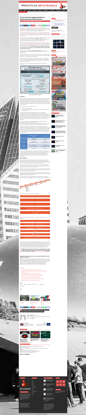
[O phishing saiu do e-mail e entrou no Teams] (58, 41)
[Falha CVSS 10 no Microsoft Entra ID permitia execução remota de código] (55, 44)
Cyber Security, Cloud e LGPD (24, 301)
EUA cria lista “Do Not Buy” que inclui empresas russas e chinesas (32, 274)
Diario (32, 381)
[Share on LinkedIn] (29, 25)
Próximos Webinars (34, 391)
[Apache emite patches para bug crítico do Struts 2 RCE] (35, 334)
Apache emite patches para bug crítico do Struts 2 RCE (34, 340)
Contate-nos (58, 10)
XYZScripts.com (46, 414)
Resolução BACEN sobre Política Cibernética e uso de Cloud (31, 273)
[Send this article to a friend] (37, 25)
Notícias (24, 10)
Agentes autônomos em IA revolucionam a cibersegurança (48, 400)
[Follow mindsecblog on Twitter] (30, 318)
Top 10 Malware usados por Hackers (60, 141)
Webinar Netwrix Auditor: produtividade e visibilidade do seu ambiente (58, 96)
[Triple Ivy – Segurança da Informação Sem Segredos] (58, 84)
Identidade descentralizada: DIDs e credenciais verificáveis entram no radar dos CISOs (61, 126)
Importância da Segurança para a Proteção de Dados (59, 108)
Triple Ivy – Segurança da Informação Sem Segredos (57, 86)
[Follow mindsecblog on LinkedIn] (33, 318)
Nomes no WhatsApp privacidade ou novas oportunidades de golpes (61, 150)
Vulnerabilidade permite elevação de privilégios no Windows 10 (30, 351)
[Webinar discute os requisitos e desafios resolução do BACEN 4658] (45, 298)
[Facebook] (60, 2)
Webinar (34, 10)
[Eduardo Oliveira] (45, 399)
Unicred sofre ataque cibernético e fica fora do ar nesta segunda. (45, 340)
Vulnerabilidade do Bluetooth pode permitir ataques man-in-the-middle (33, 278)
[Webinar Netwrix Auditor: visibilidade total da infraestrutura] (58, 73)
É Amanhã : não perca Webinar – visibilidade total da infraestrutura (58, 63)
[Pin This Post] (33, 25)
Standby (33, 392)
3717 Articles (37, 315)
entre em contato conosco (40, 251)
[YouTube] (61, 2)
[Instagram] (66, 2)
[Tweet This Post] (25, 25)
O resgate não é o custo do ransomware (60, 146)
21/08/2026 (57, 117)
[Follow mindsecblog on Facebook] (28, 318)
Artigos (29, 10)
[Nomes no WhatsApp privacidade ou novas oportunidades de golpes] (53, 150)
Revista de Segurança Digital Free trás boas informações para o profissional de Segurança (24, 340)
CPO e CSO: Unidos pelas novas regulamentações (28, 352)
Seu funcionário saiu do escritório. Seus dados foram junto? (60, 116)
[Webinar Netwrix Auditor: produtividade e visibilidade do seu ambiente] (58, 95)
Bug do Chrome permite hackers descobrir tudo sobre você (31, 277)
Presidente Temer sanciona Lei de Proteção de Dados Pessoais (31, 269)
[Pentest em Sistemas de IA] (62, 47)
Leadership (40, 10)
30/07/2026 (57, 152)
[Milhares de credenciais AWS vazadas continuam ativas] (55, 41)
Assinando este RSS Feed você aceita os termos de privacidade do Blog (58, 25)
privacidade (32, 311)
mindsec (27, 311)
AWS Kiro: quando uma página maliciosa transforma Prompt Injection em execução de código (61, 132)
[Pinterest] (65, 2)
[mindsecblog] (45, 381)
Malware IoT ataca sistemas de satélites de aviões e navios (31, 280)
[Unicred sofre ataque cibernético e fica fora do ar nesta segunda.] (45, 334)
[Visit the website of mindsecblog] (27, 318)
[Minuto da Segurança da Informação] (43, 8)
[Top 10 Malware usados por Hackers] (53, 141)
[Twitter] (63, 2)
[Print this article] (41, 25)
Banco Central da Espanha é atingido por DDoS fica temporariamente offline (34, 302)
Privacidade (58, 30)
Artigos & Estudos (55, 113)
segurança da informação (39, 311)
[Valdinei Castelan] (45, 385)
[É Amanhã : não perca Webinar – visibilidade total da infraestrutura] (58, 62)
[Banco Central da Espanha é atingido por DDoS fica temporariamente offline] (35, 298)
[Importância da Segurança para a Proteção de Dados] (58, 105)
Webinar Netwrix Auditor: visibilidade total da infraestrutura (57, 74)
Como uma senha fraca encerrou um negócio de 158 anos (50, 389)
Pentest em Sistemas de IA (60, 136)
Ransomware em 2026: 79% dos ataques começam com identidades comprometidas (60, 121)
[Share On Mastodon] (48, 25)
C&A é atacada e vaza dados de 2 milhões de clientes (29, 350)
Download (52, 10)
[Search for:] (58, 15)
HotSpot (33, 384)
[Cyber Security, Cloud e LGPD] (24, 298)
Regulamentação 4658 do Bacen (35, 27)
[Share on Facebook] (22, 25)
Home (21, 10)
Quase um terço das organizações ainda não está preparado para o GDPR (32, 346)
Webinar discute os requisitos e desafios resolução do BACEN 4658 (45, 302)
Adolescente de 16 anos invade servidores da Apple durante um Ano (32, 275)
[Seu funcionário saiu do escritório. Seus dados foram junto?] (62, 41)
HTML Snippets (39, 414)
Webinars (53, 55)
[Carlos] (45, 394)
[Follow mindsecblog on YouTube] (32, 318)
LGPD (24, 311)
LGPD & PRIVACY (46, 10)
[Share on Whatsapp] (44, 25)
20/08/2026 (57, 128)
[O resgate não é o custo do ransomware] (53, 146)
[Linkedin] (58, 2)
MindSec (63, 10)
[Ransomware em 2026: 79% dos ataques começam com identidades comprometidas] (62, 44)
